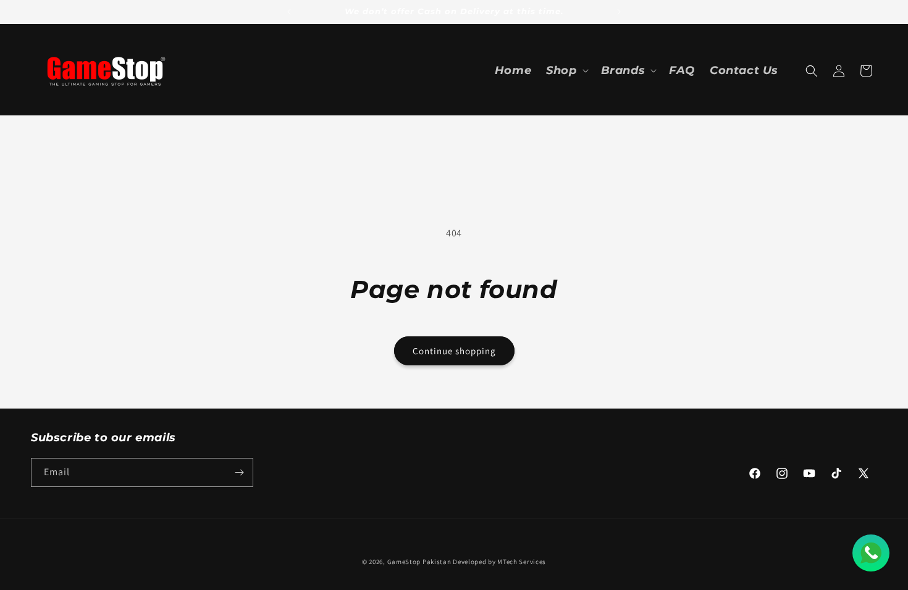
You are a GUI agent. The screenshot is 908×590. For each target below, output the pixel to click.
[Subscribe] (239, 472)
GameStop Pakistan (419, 561)
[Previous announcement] (289, 11)
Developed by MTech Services (499, 561)
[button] (566, 70)
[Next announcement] (619, 11)
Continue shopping (454, 351)
